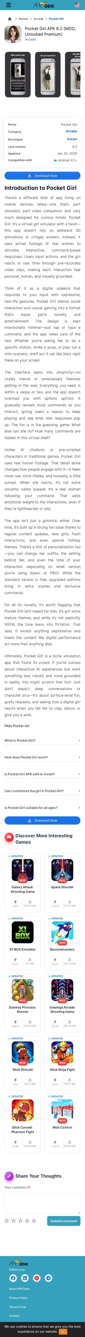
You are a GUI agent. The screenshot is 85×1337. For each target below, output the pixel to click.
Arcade (39, 18)
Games (23, 18)
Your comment (18, 1187)
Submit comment (64, 1221)
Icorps (72, 139)
